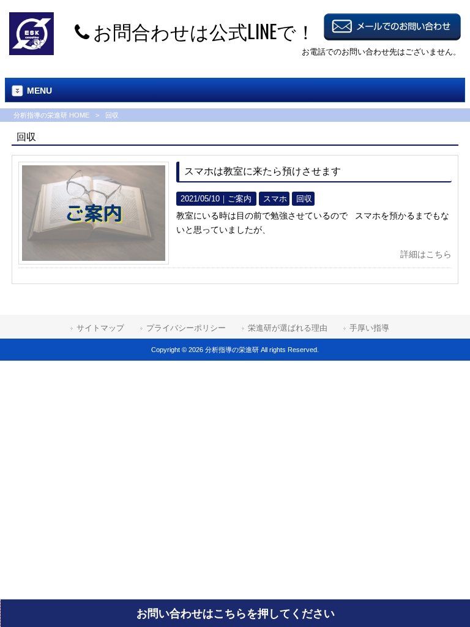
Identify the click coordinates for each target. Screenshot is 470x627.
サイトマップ (100, 327)
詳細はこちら (426, 254)
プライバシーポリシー (186, 327)
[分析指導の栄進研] (31, 52)
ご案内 (240, 198)
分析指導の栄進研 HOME (51, 115)
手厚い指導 (369, 327)
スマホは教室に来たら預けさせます (262, 171)
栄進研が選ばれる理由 (287, 327)
